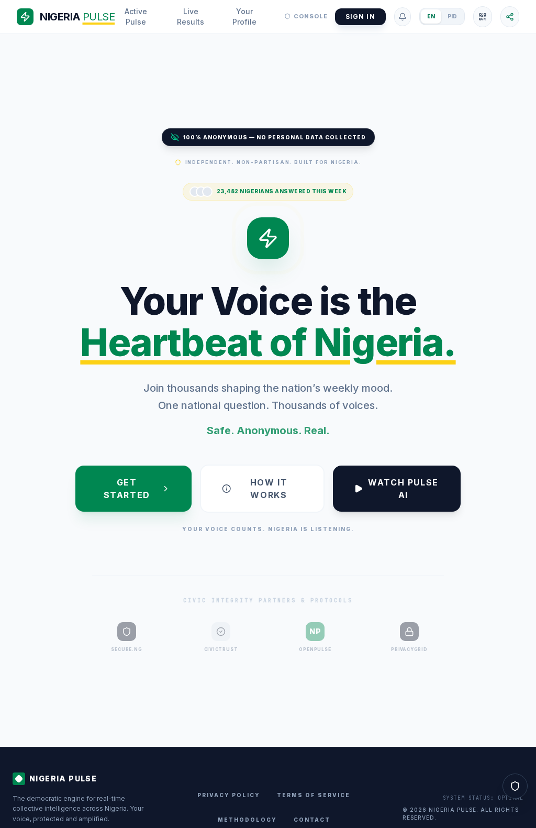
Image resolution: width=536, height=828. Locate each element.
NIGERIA (77, 16)
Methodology (247, 819)
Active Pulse (136, 16)
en (431, 16)
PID (452, 16)
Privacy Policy (228, 795)
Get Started (127, 488)
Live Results (190, 16)
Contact (312, 819)
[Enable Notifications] (402, 16)
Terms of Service (313, 795)
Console (311, 16)
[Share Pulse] (509, 16)
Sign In (360, 16)
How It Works (269, 488)
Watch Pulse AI (403, 488)
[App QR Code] (482, 16)
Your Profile (244, 16)
